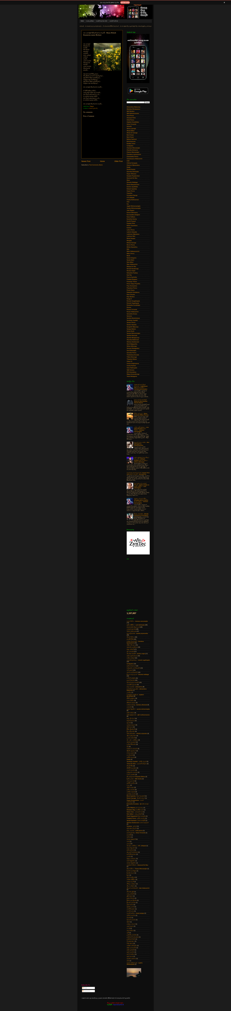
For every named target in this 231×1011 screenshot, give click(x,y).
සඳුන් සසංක (130, 956)
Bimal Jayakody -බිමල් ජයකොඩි (136, 796)
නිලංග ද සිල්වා (131, 886)
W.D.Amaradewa (131, 372)
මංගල (128, 785)
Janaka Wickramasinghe (134, 208)
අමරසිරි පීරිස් (130, 639)
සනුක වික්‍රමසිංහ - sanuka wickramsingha (138, 709)
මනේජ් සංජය (130, 911)
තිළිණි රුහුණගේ (131, 750)
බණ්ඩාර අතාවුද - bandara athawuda (137, 704)
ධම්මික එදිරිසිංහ (131, 879)
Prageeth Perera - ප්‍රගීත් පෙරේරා (136, 818)
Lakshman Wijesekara (133, 234)
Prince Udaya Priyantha (133, 283)
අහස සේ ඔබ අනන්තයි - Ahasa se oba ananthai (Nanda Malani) (140, 401)
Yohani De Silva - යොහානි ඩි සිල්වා (137, 763)
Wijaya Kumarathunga (133, 374)
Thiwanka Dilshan (132, 359)
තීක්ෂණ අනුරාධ (131, 702)
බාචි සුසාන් (130, 670)
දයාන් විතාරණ (131, 680)
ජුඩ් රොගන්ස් (130, 651)
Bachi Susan (130, 135)
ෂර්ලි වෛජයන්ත (131, 947)
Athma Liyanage (131, 128)
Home (82, 21)
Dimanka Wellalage (132, 182)
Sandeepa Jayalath (132, 320)
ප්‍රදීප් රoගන (130, 896)
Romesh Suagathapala (133, 301)
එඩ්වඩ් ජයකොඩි (131, 742)
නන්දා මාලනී (130, 881)
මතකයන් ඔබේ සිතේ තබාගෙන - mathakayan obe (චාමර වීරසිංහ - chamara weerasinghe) (141, 387)
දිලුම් (128, 875)
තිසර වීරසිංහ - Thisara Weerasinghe (137, 868)
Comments (86, 991)
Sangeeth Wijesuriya (132, 327)
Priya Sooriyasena (132, 286)
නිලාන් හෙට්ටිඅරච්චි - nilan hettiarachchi (138, 888)
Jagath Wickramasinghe (133, 206)
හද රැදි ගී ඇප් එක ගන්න (101, 21)
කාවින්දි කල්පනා (131, 854)
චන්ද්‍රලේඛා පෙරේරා (132, 772)
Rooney (129, 307)
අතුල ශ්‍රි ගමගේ (131, 718)
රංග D (128, 928)
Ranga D (129, 299)
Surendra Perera (131, 352)
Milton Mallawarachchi (133, 251)
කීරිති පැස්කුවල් (131, 698)
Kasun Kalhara (131, 217)
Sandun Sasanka (131, 324)
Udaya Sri (129, 361)
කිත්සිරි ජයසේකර (131, 768)
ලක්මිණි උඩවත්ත (131, 935)
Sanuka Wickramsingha (133, 333)
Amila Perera (130, 120)
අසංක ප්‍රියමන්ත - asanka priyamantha (137, 633)
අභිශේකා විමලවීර (132, 828)
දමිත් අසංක (130, 727)
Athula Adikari (130, 130)
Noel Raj (129, 275)
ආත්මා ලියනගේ (131, 666)
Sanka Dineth (130, 331)
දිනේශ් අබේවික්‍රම (131, 871)
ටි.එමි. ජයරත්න (131, 774)
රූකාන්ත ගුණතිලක (132, 647)
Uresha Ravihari (131, 365)
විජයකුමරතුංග (130, 941)
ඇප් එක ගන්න (125, 2)
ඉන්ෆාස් (129, 837)
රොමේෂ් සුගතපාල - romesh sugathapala (138, 660)
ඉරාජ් (128, 841)
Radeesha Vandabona (133, 292)
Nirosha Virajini (131, 270)
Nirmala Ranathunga (133, 268)
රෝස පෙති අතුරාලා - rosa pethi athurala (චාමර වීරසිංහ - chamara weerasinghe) (141, 429)
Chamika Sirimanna (132, 150)
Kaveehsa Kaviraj (132, 219)
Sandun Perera (131, 322)
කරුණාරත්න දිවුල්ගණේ (133, 627)
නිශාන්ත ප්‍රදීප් (130, 891)
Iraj (127, 204)
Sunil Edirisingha (131, 350)
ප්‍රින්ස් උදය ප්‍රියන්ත (132, 900)
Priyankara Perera (132, 288)
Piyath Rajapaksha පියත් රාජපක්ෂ (136, 816)
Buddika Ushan (131, 143)
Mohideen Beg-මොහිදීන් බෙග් (135, 809)
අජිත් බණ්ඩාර (130, 712)
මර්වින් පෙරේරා (131, 915)
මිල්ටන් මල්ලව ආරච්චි (133, 682)
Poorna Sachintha (132, 277)
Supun (92, 106)
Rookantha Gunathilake (133, 305)
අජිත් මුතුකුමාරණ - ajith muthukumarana (138, 715)
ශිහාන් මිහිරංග (130, 637)
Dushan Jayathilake (132, 186)
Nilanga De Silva (131, 266)
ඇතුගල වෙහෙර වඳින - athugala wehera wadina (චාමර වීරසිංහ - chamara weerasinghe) (141, 501)
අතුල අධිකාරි (130, 649)
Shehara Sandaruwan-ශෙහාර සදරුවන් (138, 822)
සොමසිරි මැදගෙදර (132, 684)
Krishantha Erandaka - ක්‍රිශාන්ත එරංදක (138, 804)
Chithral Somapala (132, 163)
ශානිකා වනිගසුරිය (132, 945)
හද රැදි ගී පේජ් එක (114, 21)
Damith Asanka (131, 169)
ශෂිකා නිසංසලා (131, 645)
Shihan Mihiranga (132, 346)
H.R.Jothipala (130, 197)
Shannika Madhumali (133, 339)
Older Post (118, 161)
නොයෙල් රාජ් (130, 781)
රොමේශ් (129, 707)
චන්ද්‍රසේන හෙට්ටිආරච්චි (133, 668)
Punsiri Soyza (130, 290)
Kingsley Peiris (131, 223)
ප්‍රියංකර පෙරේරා (131, 902)
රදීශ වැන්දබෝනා (131, 735)
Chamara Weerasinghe (133, 148)
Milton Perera (130, 253)
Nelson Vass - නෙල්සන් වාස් (135, 812)
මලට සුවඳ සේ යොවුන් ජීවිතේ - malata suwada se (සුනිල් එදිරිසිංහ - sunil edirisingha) (141, 486)
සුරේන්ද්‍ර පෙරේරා (131, 794)
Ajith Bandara (130, 111)
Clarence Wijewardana (133, 165)
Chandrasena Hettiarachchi (134, 158)
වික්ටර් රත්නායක (131, 631)
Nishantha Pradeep (132, 273)
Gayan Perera (131, 191)
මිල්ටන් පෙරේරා (131, 919)
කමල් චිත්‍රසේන (131, 848)
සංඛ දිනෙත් (130, 755)
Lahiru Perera (131, 230)
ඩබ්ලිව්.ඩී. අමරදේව (132, 748)
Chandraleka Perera (132, 156)
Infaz (128, 201)
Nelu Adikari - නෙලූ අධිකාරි (134, 814)
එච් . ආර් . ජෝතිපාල (132, 740)
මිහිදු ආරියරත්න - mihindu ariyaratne (137, 733)
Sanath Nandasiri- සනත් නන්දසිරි (136, 820)
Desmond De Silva (132, 178)
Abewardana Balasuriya (133, 107)
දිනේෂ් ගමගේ (130, 873)
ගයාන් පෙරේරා (131, 770)
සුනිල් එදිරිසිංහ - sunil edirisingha (136, 625)
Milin (128, 249)
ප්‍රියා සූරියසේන (131, 731)
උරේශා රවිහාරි (131, 738)
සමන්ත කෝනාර (131, 958)
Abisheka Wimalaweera (133, 109)
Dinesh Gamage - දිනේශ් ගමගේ (136, 798)
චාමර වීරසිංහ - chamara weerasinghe (137, 621)
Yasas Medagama (132, 376)
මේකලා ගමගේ (131, 924)
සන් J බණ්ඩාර (131, 954)
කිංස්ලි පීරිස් (130, 766)
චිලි (128, 746)
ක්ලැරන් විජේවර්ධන (132, 852)
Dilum (128, 180)
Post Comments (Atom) (96, 165)
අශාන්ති (129, 835)
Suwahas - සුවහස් (132, 826)
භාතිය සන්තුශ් (130, 658)
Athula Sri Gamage (132, 132)
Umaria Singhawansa (133, 363)
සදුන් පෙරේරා (130, 952)
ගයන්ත (129, 856)
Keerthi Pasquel (131, 221)
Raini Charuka (131, 294)
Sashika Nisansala (132, 335)
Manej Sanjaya (131, 238)
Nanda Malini (130, 260)
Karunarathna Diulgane (133, 214)
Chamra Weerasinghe (133, 152)
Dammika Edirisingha (133, 171)
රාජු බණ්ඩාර (130, 930)
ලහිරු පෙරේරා (131, 789)
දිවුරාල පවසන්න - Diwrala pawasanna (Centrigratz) (141, 514)
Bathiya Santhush (132, 139)
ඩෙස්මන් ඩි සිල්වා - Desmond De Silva (137, 865)
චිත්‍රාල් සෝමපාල (131, 858)
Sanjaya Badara (131, 329)
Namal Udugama (131, 258)
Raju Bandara (131, 296)
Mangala (129, 240)
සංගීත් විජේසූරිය (131, 678)
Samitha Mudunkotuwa (133, 318)
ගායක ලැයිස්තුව (90, 21)
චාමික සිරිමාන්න (131, 744)
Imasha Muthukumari (133, 199)
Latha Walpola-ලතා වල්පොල (135, 807)
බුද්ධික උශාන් (130, 906)
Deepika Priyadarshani (133, 176)
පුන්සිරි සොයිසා (131, 783)
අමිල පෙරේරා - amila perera (135, 830)
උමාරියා (129, 692)
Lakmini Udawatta (132, 232)
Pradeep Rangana (132, 279)
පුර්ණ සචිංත (130, 904)
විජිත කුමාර (130, 943)
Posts (85, 988)
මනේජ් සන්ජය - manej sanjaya (135, 913)
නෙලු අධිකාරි (130, 894)
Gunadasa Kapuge (132, 195)
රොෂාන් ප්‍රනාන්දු (92, 108)
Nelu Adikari (130, 262)
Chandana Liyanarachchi (134, 154)
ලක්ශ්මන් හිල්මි (131, 939)
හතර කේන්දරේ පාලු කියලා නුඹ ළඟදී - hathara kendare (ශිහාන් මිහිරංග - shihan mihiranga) (141, 460)
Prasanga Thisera (132, 281)
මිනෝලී (129, 917)
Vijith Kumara (130, 370)
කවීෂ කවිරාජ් (130, 850)
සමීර (128, 960)
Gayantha (129, 193)
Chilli (128, 161)
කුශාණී (129, 722)
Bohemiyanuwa (131, 141)
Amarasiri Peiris (131, 117)
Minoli (128, 255)
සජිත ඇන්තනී (130, 950)
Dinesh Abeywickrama (133, 184)
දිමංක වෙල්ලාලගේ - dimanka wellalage (138, 674)
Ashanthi (129, 126)
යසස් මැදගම (130, 926)
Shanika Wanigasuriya (133, 337)
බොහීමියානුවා (131, 909)
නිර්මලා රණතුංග (131, 883)
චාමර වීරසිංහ (130, 700)
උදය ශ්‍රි (128, 843)
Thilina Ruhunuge (132, 357)
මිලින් (128, 922)
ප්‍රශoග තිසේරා (130, 898)
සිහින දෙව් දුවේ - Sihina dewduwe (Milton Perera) (141, 414)
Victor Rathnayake (132, 367)
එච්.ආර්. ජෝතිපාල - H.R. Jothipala (136, 845)
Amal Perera (130, 115)
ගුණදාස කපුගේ (131, 725)
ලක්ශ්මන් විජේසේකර (133, 937)
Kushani (129, 227)
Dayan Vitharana (131, 173)
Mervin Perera (131, 245)
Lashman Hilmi (131, 236)
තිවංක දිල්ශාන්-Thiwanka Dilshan (136, 776)
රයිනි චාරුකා (130, 787)
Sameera (129, 316)
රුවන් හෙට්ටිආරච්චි (132, 672)
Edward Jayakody (132, 189)
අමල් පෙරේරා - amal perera (134, 686)
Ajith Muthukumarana (133, 113)
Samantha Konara (132, 314)
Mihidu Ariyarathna (132, 247)
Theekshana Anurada (133, 355)
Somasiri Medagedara (133, 348)
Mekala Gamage (131, 242)
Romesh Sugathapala (133, 303)
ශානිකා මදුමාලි (131, 791)
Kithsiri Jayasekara (132, 225)
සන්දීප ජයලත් (130, 757)
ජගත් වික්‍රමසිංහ (131, 860)
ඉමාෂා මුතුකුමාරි (131, 839)
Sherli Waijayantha (132, 344)
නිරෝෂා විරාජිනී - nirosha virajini (136, 653)
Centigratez (130, 145)
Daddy (128, 167)
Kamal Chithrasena (132, 212)
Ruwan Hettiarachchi (133, 311)
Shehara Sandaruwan (133, 342)
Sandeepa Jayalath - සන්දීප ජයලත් (136, 761)
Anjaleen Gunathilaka (133, 122)
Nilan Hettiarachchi (132, 264)
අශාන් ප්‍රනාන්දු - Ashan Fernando (136, 832)
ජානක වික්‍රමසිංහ (131, 863)
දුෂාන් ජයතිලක (131, 877)
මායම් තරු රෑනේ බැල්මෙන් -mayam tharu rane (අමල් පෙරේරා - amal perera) (138, 473)
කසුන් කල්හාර (131, 720)
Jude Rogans (130, 210)
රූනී (128, 932)
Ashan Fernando (131, 124)
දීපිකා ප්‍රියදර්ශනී (131, 729)
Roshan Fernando (132, 309)
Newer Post (85, 161)
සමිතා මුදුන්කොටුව (132, 655)
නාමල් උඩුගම (130, 753)
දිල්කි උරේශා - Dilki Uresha (134, 778)
